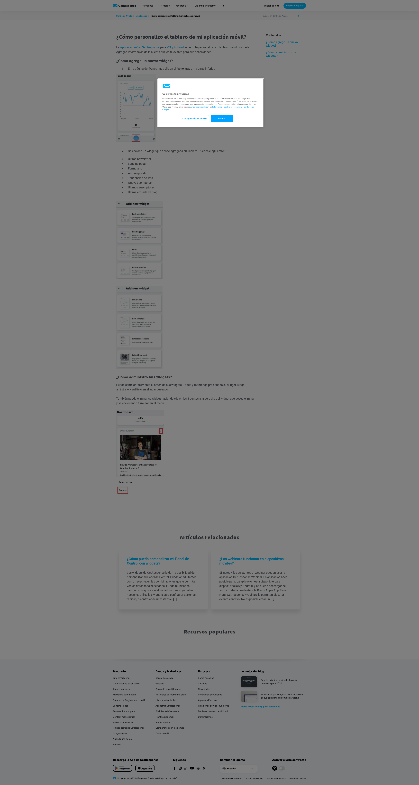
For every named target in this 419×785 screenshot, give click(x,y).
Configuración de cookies (194, 118)
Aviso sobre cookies (199, 107)
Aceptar (221, 118)
